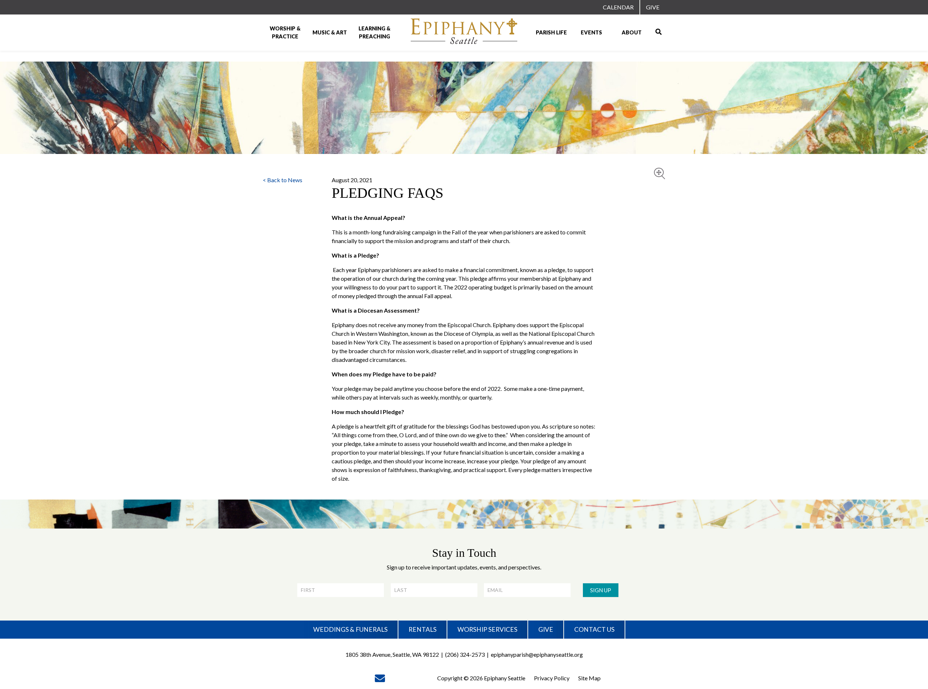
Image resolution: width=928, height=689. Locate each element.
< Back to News (282, 179)
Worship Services (487, 629)
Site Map (589, 678)
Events (591, 32)
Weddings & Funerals (350, 629)
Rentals (422, 629)
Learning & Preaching (374, 32)
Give (652, 7)
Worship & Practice (285, 32)
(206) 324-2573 (465, 654)
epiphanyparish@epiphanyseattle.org (537, 654)
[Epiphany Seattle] (464, 33)
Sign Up (600, 590)
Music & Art (329, 32)
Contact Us (594, 629)
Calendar (618, 7)
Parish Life (551, 32)
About (632, 32)
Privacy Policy (551, 678)
